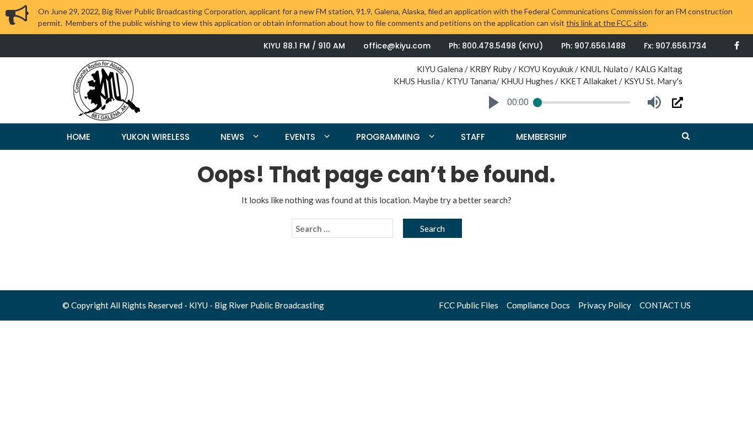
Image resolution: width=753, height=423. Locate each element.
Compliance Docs (538, 305)
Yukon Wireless (155, 137)
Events (300, 137)
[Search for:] (342, 228)
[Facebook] (737, 45)
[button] (494, 102)
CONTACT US (665, 305)
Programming (388, 137)
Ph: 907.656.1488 (593, 45)
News (232, 137)
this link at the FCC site (606, 23)
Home (78, 137)
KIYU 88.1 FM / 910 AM (304, 45)
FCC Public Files (468, 305)
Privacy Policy (604, 305)
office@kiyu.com (397, 45)
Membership (541, 137)
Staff (473, 137)
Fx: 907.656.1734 (675, 45)
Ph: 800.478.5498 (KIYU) (496, 45)
